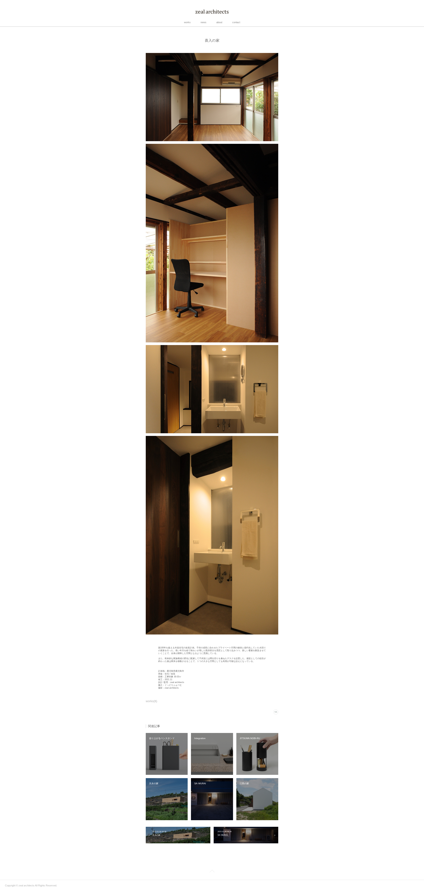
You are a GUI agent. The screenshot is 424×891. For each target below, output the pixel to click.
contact (236, 22)
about (219, 22)
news (203, 22)
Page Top (212, 871)
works (187, 22)
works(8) (151, 701)
